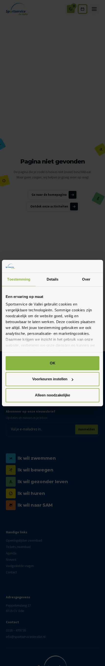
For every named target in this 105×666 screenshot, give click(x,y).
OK (52, 363)
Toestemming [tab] (18, 279)
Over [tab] (86, 279)
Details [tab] (53, 279)
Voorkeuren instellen (49, 379)
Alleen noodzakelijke (52, 395)
